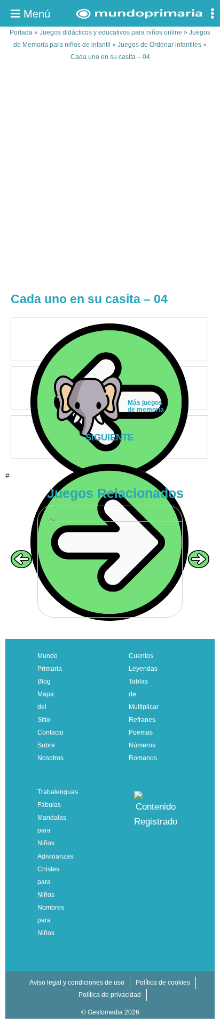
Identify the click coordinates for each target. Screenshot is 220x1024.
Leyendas (143, 668)
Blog (44, 681)
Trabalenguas (57, 792)
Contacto (50, 732)
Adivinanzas (55, 856)
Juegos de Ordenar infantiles (159, 44)
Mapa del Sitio (45, 706)
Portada (21, 32)
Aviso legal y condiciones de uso (76, 982)
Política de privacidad (109, 995)
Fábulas (49, 805)
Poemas (141, 732)
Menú (35, 14)
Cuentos (141, 656)
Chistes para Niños (48, 881)
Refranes (142, 719)
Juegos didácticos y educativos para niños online (111, 32)
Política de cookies (163, 982)
